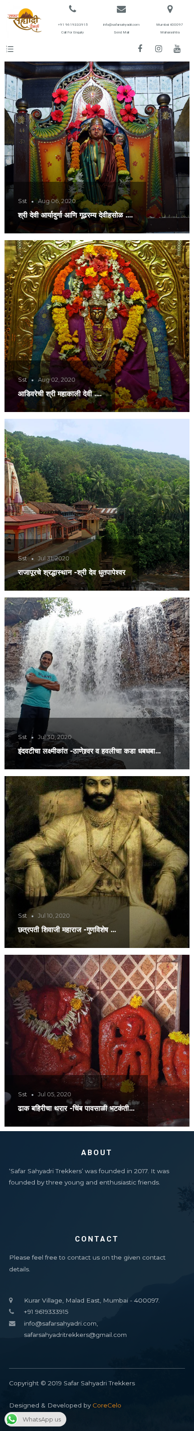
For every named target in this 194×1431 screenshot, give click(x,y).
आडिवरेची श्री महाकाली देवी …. (60, 393)
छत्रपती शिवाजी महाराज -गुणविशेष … (67, 929)
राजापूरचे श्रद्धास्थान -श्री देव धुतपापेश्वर (71, 572)
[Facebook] (140, 49)
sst (22, 200)
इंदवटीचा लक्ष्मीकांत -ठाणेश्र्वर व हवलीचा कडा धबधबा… (89, 750)
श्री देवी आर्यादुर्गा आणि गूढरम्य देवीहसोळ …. (75, 214)
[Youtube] (177, 49)
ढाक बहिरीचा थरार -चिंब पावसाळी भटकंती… (76, 1108)
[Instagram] (158, 49)
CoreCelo (106, 1405)
